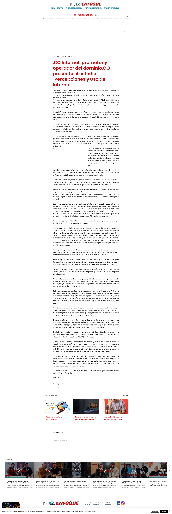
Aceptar (164, 511)
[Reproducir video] (19, 470)
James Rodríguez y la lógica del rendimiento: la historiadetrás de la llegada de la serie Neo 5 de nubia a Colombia (114, 418)
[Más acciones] (118, 57)
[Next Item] (124, 32)
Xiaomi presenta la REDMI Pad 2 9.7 (54, 418)
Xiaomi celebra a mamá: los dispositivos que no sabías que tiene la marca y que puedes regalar (85, 418)
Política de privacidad (90, 511)
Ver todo (125, 395)
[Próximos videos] (169, 470)
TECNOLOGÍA (57, 377)
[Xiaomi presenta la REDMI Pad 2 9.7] (57, 406)
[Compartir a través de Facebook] (54, 384)
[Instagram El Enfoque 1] (123, 503)
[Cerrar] (170, 511)
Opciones (155, 511)
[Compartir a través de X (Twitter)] (58, 384)
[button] (60, 8)
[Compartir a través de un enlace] (62, 384)
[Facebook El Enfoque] (118, 503)
